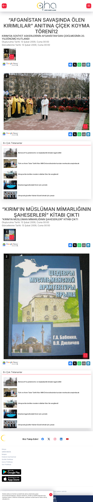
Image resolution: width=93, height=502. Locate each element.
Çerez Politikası (7, 462)
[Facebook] (42, 439)
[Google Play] (46, 472)
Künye (4, 449)
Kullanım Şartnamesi (9, 457)
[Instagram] (55, 439)
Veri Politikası (6, 464)
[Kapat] (50, 494)
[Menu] (88, 5)
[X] (48, 439)
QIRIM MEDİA (6, 452)
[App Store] (46, 479)
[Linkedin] (61, 439)
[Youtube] (67, 439)
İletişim (4, 454)
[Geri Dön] (4, 5)
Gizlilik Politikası (7, 459)
